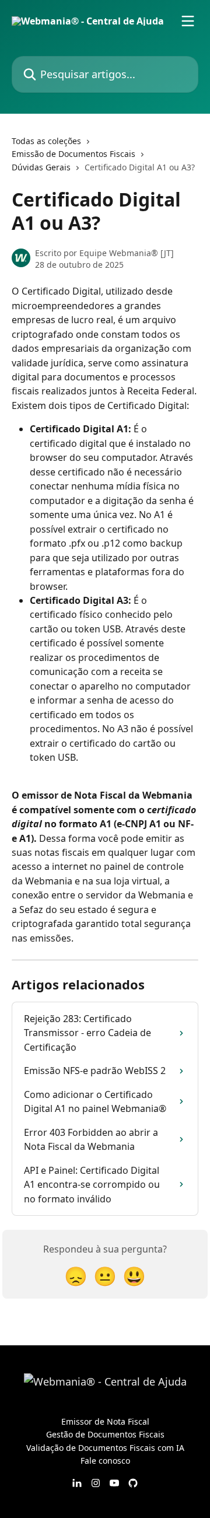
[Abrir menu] (187, 21)
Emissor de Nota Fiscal (105, 1421)
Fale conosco (105, 1460)
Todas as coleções (46, 140)
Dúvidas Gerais (41, 167)
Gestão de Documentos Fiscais (105, 1434)
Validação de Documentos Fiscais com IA (105, 1447)
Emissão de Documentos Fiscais (73, 153)
